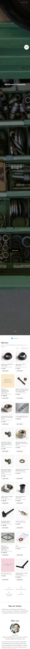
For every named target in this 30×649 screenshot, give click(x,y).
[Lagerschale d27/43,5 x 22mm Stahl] (22, 356)
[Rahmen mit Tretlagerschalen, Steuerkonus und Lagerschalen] (7, 538)
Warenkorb (21, 594)
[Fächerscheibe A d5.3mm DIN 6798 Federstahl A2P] (22, 461)
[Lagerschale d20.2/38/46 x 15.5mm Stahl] (7, 488)
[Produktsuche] (26, 47)
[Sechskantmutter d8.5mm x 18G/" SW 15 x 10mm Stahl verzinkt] (7, 408)
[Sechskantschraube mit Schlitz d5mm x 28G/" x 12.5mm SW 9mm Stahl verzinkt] (7, 434)
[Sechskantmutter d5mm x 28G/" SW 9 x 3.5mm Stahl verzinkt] (22, 434)
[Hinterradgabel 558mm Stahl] (22, 408)
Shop (2, 345)
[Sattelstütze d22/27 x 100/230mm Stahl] (7, 513)
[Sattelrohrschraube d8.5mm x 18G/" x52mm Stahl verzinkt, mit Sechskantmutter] (22, 381)
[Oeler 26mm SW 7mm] (22, 513)
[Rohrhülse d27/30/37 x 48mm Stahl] (22, 488)
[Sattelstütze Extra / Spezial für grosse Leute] (22, 565)
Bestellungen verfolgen (9, 595)
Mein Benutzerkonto (21, 589)
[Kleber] (22, 538)
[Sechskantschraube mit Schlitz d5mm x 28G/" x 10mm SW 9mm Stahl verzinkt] (7, 461)
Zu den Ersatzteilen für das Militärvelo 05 (16, 345)
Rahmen (3, 346)
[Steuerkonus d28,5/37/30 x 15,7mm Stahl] (7, 356)
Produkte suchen (9, 589)
